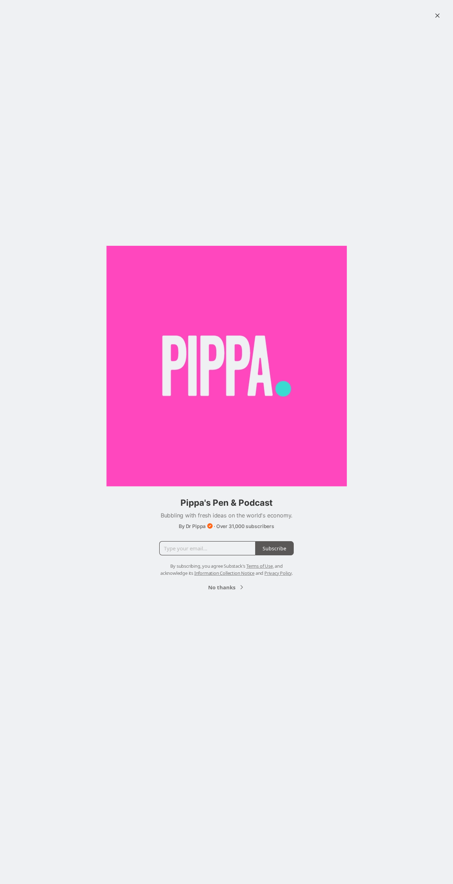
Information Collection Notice (224, 573)
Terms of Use (259, 566)
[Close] (437, 15)
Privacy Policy (278, 573)
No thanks (221, 587)
